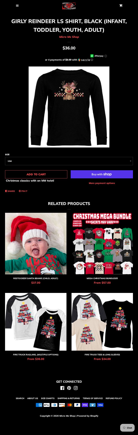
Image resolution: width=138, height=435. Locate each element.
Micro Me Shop (69, 36)
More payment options (102, 183)
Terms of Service (93, 398)
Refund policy (114, 398)
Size (7, 154)
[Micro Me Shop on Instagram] (76, 388)
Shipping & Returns (69, 398)
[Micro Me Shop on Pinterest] (69, 388)
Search (20, 398)
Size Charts (48, 398)
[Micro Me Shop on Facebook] (62, 388)
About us (32, 398)
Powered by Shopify (87, 415)
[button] (69, 59)
